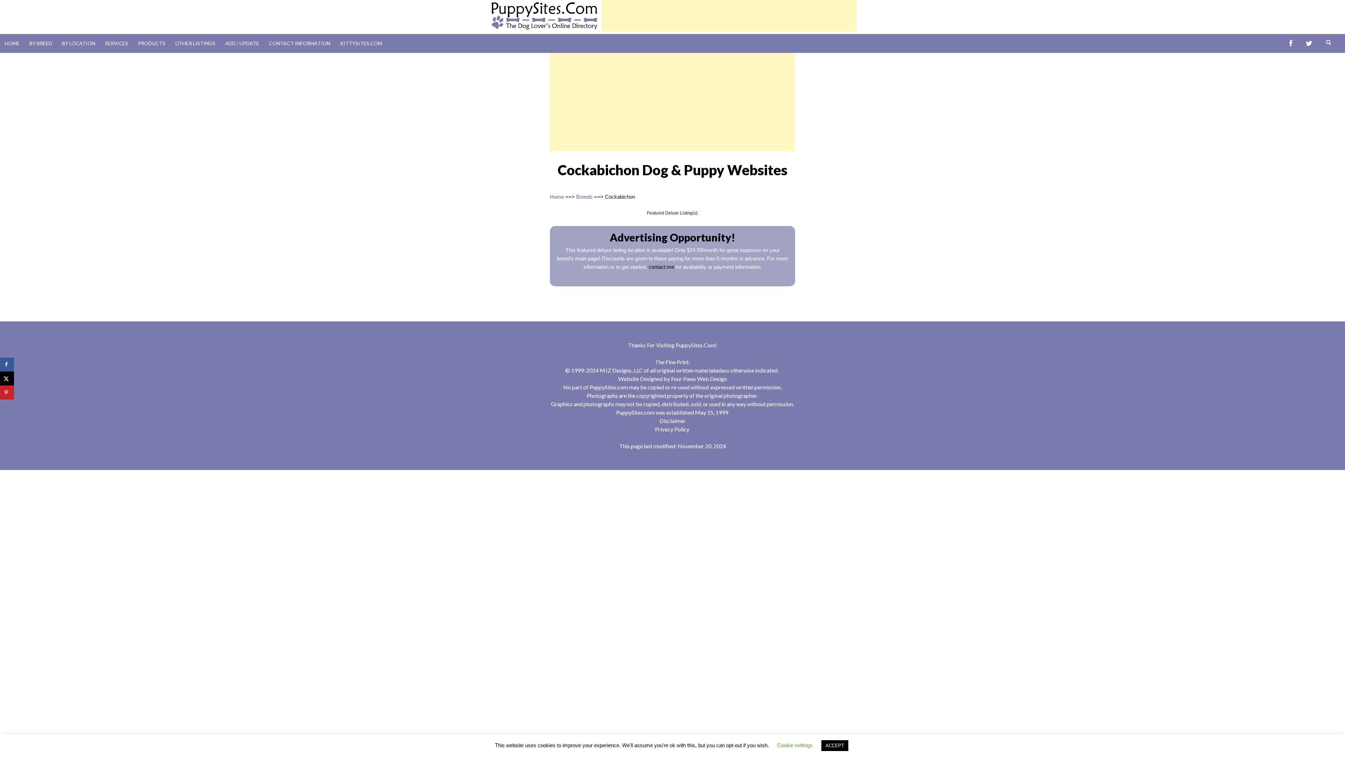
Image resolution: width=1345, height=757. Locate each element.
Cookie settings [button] (795, 745)
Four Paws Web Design (699, 378)
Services (116, 43)
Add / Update (242, 43)
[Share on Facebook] (7, 364)
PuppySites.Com (695, 345)
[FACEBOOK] (1291, 43)
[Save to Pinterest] (7, 393)
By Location (78, 43)
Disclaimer (672, 420)
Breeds (584, 197)
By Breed (40, 43)
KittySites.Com (361, 43)
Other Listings (195, 43)
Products (151, 43)
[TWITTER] (1309, 43)
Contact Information (299, 43)
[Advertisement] (729, 16)
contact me (661, 267)
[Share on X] (7, 378)
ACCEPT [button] (835, 745)
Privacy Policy (672, 429)
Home (12, 43)
